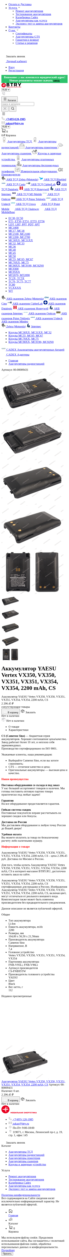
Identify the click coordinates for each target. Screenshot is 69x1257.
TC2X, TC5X (16, 278)
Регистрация (16, 70)
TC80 (11, 284)
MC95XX (14, 271)
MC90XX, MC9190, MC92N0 (26, 265)
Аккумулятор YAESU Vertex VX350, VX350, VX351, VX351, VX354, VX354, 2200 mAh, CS (33, 1083)
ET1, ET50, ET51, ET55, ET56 (26, 221)
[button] (3, 114)
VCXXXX (14, 287)
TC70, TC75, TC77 (19, 281)
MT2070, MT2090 (19, 275)
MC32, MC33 (16, 243)
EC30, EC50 (15, 218)
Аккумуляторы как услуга (31, 20)
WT (10, 290)
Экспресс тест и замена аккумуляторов (39, 23)
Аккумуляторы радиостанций (26, 363)
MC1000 (13, 227)
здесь (56, 80)
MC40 (12, 249)
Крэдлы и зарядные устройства (27, 1164)
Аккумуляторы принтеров (24, 1158)
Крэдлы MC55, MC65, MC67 (25, 335)
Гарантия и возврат (27, 39)
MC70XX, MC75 (18, 262)
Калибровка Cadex (27, 17)
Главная (13, 360)
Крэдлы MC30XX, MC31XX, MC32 (29, 332)
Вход (11, 67)
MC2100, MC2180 (19, 233)
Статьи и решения (27, 43)
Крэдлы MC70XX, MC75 (23, 338)
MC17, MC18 (16, 230)
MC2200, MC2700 (19, 237)
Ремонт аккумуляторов (29, 10)
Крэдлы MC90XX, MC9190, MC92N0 (31, 341)
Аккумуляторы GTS (28, 36)
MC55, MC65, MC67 (20, 259)
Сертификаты (24, 33)
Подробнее (8, 1250)
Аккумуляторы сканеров (23, 1161)
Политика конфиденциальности (20, 1195)
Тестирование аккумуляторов (33, 14)
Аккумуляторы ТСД (20, 1151)
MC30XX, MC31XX (20, 240)
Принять (7, 1253)
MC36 (12, 246)
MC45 (12, 252)
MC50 (12, 256)
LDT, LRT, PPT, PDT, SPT (24, 224)
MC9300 (13, 268)
